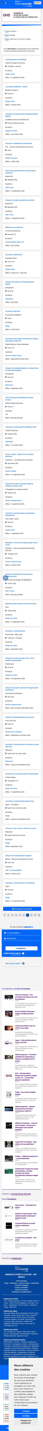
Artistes (24, 1344)
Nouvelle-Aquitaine (10, 1319)
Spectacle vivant (22, 1336)
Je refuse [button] (25, 1416)
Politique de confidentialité (21, 1292)
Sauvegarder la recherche (23, 909)
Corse (27, 1315)
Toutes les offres (10, 31)
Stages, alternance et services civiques (18, 39)
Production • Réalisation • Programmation (20, 1353)
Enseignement (22, 1352)
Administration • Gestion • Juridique (15, 1342)
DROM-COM (28, 1321)
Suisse (22, 1323)
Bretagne (7, 1315)
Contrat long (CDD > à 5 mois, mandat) (20, 1301)
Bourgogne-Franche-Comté (29, 1313)
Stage (6, 1307)
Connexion (21, 948)
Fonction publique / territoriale (24, 1303)
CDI (5, 1301)
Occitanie (21, 1319)
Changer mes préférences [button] (26, 1421)
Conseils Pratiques (21, 1285)
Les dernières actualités (16, 988)
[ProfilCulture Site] (2, 2)
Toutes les (16, 1194)
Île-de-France (21, 1317)
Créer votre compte (12, 953)
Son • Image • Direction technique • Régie (21, 1357)
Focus (9, 1199)
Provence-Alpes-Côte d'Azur (13, 1321)
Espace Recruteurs (21, 1290)
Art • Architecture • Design (12, 1332)
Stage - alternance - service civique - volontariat (21, 1283)
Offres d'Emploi (21, 1281)
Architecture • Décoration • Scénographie (20, 1343)
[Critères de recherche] (5, 578)
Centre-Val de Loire (17, 1315)
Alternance (12, 1307)
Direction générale (10, 1352)
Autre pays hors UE (10, 1326)
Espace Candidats (21, 1287)
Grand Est (33, 1315)
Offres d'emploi (10, 35)
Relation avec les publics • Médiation (22, 1356)
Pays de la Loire (30, 1319)
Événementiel (25, 1334)
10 (39, 915)
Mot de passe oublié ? (13, 963)
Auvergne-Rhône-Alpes (11, 1313)
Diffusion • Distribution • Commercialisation (25, 1350)
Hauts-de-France (10, 1317)
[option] (21, 1227)
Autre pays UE (30, 1323)
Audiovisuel (26, 1332)
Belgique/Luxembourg (11, 1323)
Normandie (30, 1317)
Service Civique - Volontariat (27, 1305)
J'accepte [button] (26, 1411)
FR (38, 3)
